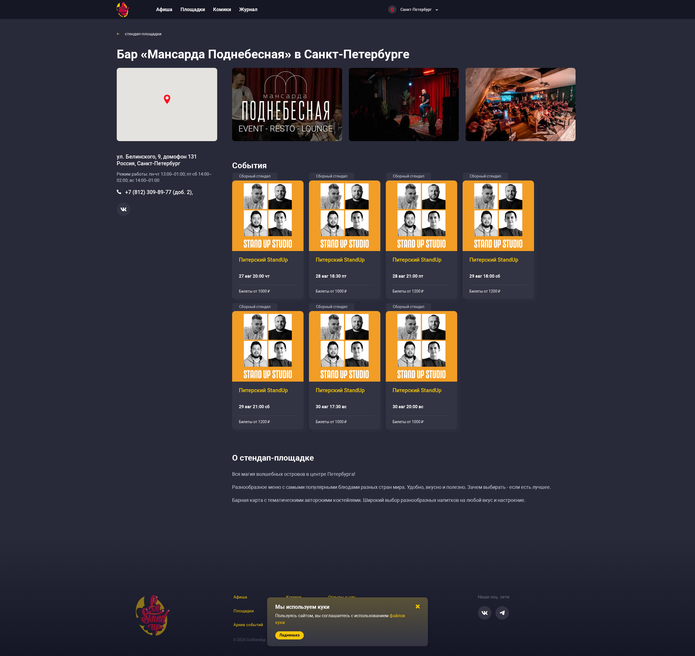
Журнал (248, 9)
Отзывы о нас (341, 597)
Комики (222, 9)
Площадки (193, 9)
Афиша (164, 9)
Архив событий (248, 624)
